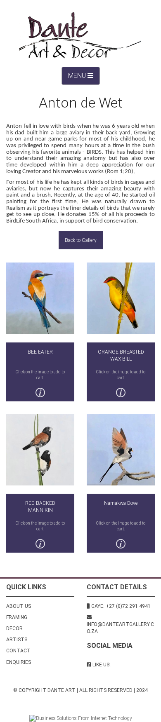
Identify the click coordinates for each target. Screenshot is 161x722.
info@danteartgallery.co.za (120, 627)
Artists (16, 639)
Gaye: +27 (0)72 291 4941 (120, 606)
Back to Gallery (81, 240)
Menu (84, 78)
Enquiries (18, 662)
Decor (14, 628)
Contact (18, 651)
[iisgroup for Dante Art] (80, 718)
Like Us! (101, 665)
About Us (18, 606)
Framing (16, 617)
